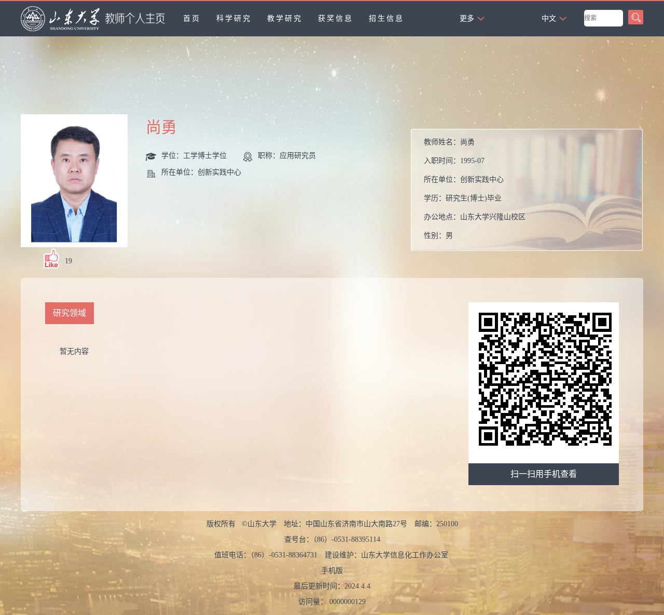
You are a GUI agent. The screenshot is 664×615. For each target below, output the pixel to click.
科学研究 (234, 18)
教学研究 (284, 18)
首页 (192, 18)
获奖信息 (335, 18)
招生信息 (386, 18)
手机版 (332, 570)
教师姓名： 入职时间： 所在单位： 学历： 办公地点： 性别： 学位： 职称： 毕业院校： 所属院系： (474, 192)
